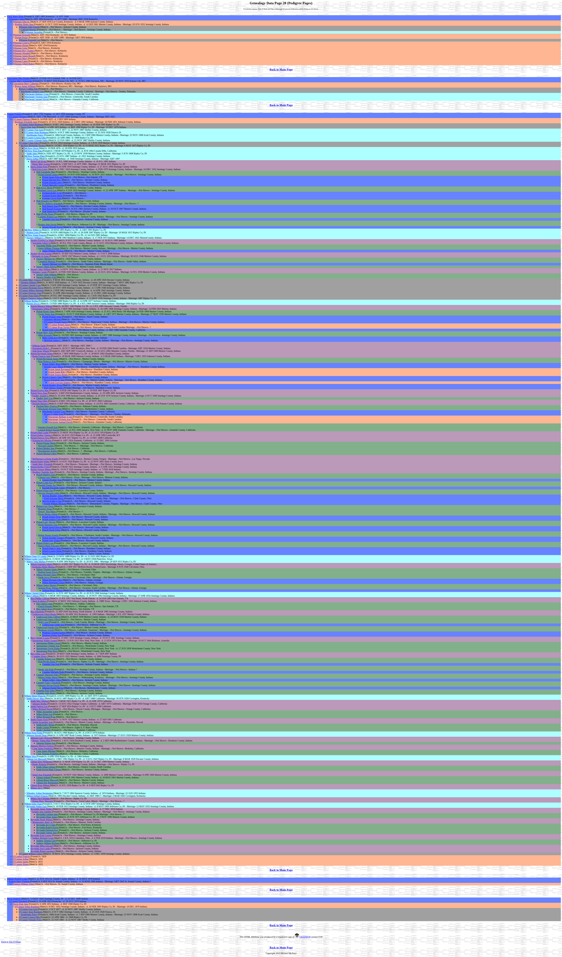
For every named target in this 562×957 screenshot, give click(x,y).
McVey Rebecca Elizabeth (50, 203)
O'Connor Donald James (55, 322)
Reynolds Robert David (47, 827)
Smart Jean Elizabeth (42, 775)
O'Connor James (21, 861)
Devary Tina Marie (47, 511)
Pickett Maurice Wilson (41, 306)
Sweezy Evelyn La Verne (42, 240)
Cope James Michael (46, 751)
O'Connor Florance (18, 116)
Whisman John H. (21, 21)
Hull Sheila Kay (50, 211)
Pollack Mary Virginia (19, 881)
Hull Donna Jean (50, 206)
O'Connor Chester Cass (30, 285)
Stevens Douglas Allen (49, 493)
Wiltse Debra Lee (44, 714)
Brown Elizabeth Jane (54, 380)
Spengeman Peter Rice (47, 651)
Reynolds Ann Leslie (40, 848)
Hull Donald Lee (44, 201)
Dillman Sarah (39, 345)
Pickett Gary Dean (45, 506)
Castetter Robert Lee (48, 216)
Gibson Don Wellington (41, 761)
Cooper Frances (14, 114)
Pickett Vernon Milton (40, 469)
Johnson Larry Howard (41, 738)
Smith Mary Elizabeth (42, 464)
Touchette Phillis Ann (46, 245)
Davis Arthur (32, 159)
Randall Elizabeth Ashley (54, 488)
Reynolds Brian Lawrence (42, 851)
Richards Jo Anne (40, 256)
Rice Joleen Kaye (44, 609)
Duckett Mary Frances (47, 406)
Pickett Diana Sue (44, 490)
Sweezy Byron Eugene (41, 253)
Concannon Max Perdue (18, 78)
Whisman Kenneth (22, 35)
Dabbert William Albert (24, 884)
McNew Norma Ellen (35, 156)
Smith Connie (43, 727)
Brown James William (25, 86)
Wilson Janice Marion (46, 585)
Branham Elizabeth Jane (26, 122)
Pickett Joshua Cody (52, 519)
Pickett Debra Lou (45, 543)
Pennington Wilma (41, 309)
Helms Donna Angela (48, 535)
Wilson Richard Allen (46, 574)
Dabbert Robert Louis (17, 879)
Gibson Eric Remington (47, 782)
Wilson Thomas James (47, 569)
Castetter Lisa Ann (51, 219)
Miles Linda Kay (50, 338)
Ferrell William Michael (55, 503)
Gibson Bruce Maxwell (47, 780)
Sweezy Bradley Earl (46, 277)
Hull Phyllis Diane (45, 214)
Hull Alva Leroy (40, 169)
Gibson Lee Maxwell (36, 759)
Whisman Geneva (21, 43)
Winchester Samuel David (37, 99)
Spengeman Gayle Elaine (48, 648)
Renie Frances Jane (41, 356)
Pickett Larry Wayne (46, 522)
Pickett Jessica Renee (58, 374)
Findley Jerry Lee (44, 398)
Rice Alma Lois (38, 653)
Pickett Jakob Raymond (59, 369)
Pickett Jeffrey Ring (51, 364)
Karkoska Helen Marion (43, 567)
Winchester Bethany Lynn (37, 94)
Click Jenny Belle (15, 16)
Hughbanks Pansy (35, 135)
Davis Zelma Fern (39, 166)
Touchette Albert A (41, 243)
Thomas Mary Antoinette (21, 81)
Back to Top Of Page (11, 942)
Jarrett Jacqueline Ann (42, 722)
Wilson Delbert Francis (37, 796)
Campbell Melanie (47, 261)
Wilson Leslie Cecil (34, 559)
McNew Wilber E (33, 230)
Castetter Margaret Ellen (47, 675)
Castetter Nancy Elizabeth (48, 682)
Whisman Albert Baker (24, 64)
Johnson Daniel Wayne (53, 688)
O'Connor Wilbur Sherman (31, 290)
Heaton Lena (32, 232)
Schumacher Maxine (42, 440)
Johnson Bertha (39, 704)
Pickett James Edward (52, 177)
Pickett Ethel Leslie (39, 432)
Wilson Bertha (31, 301)
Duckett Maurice (40, 403)
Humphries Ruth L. (41, 348)
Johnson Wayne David (49, 685)
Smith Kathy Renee (45, 725)
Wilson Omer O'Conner (36, 556)
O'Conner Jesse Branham (37, 132)
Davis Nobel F (14, 898)
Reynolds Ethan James (47, 817)
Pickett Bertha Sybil (39, 467)
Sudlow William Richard (48, 843)
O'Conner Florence (22, 119)
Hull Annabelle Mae (46, 172)
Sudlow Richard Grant (43, 838)
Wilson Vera (30, 756)
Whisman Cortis (16, 19)
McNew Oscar (32, 148)
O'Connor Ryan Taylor (59, 327)
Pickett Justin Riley (57, 372)
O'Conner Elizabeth (18, 901)
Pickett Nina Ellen (39, 401)
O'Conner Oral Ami (34, 130)
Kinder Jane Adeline (42, 811)
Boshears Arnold (46, 630)
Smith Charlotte (43, 730)
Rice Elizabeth (37, 611)
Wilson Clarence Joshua (32, 298)
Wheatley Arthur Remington (39, 793)
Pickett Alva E (33, 303)
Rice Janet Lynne (44, 603)
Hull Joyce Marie (44, 187)
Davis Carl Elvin (38, 161)
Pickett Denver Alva (40, 438)
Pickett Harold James (48, 174)
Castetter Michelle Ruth (53, 672)
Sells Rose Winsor (41, 351)
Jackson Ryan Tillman (48, 588)
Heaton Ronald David (52, 227)
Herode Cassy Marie (54, 367)
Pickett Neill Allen (51, 330)
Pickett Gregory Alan (52, 377)
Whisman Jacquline (34, 32)
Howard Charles (46, 445)
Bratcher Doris (45, 509)
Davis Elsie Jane (28, 127)
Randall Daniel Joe (47, 485)
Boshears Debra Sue (52, 635)
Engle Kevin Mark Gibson (48, 769)
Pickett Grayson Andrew (59, 382)
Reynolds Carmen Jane (47, 814)
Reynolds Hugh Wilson (41, 819)
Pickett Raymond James (41, 353)
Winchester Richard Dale (50, 409)
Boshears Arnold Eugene (54, 632)
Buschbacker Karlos (48, 451)
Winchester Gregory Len (32, 91)
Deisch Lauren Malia (52, 551)
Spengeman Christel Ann (48, 646)
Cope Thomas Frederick (47, 754)
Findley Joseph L (40, 395)
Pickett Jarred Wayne (52, 527)
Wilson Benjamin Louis (53, 582)
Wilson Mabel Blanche (35, 696)
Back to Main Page (281, 69)
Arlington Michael (52, 319)
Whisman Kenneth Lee (30, 40)
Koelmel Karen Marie (52, 195)
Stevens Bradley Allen (52, 496)
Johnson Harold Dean (36, 735)
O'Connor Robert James (59, 324)
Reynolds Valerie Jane (46, 833)
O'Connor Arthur (21, 859)
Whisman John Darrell (29, 27)
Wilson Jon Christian (40, 798)
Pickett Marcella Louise (53, 185)
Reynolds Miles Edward (41, 846)
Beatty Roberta (39, 764)
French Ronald (45, 606)
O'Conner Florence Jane (30, 293)
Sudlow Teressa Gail (46, 840)
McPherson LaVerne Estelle (45, 459)
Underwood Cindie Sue (53, 625)
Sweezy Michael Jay (46, 259)
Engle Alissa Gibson (46, 767)
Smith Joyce (44, 577)
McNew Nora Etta (33, 151)
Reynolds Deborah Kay (47, 830)
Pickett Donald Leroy (52, 182)
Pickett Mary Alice (45, 332)
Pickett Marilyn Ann (46, 474)
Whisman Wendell (21, 53)
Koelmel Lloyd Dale (52, 198)
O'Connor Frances (21, 856)
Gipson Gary (44, 477)
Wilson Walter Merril (48, 677)
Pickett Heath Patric (51, 530)
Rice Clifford (32, 596)
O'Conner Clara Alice (29, 143)
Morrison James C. (53, 340)
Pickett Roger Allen (45, 311)
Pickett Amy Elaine (51, 540)
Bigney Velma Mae (41, 740)
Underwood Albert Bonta (44, 614)
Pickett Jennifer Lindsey (53, 538)
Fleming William (29, 282)
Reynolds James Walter (41, 809)
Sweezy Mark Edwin (46, 266)
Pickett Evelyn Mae (39, 390)
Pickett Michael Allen (46, 453)
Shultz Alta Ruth (46, 669)
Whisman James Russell (24, 56)
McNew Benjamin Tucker (33, 145)
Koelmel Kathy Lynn (52, 193)
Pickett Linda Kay (45, 482)
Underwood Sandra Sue (47, 627)
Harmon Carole (39, 272)
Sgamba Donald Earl (48, 427)
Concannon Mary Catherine (26, 83)
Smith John (31, 153)
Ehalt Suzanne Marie (54, 498)
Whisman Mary (20, 58)
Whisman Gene (20, 48)
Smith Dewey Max (35, 698)
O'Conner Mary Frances (30, 280)
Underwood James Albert (48, 619)
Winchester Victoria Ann (36, 97)
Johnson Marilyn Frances (42, 746)
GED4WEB (304, 937)
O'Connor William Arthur (31, 854)
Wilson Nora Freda (34, 732)
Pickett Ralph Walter (40, 461)
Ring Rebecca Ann (47, 361)
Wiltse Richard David (42, 709)
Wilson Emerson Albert (41, 564)
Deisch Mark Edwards (49, 546)
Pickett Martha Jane (45, 448)
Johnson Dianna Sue (46, 743)
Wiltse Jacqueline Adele (47, 711)
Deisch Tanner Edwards (53, 553)
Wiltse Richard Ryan (46, 717)
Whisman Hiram (21, 45)
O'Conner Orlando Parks (36, 140)
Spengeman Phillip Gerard (48, 643)
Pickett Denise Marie (46, 443)
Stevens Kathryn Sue (52, 501)
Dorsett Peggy (22, 37)
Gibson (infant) (43, 777)
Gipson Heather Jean (52, 480)
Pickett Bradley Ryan (52, 385)
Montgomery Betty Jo (42, 822)
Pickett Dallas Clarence (41, 435)
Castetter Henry (39, 656)
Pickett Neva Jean (39, 393)
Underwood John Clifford (48, 617)
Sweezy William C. (35, 238)
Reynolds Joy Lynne (46, 825)
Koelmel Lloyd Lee (47, 190)
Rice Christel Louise (40, 638)
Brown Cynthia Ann (28, 89)
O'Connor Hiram (21, 864)
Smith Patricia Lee (39, 706)
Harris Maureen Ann (48, 524)
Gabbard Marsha (29, 29)
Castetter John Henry (46, 693)
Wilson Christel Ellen (35, 593)
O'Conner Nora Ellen (29, 295)
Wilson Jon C (36, 788)
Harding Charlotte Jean (43, 472)
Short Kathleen (39, 601)
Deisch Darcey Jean (51, 548)
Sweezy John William (40, 269)
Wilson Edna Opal (33, 804)
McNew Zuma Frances (36, 235)
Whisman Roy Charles (23, 50)
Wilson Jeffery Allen (52, 680)
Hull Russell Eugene (52, 209)
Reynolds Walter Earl (36, 806)
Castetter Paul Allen (45, 690)
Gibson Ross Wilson (40, 785)
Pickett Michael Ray (51, 180)
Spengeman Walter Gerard (44, 640)
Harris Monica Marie (48, 514)
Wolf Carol (43, 622)
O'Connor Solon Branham (31, 124)
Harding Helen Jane (24, 24)
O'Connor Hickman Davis (31, 288)
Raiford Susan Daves (48, 572)
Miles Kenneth (45, 335)
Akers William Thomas (49, 248)
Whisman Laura (20, 61)
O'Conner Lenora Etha (35, 137)
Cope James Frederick (42, 748)
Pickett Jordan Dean (51, 517)
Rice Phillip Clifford (40, 598)
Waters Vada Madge (36, 561)
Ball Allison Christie (53, 388)
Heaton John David (47, 224)
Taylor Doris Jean (46, 314)
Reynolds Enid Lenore (41, 835)
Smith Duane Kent (39, 719)
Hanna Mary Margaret (43, 801)
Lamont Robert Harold (49, 430)
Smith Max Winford (39, 701)
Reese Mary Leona (41, 164)
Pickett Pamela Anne (52, 316)
